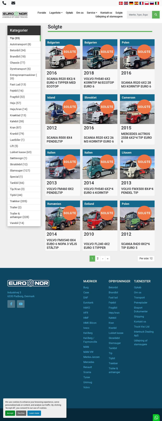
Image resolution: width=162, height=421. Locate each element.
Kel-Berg (88, 332)
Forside (42, 12)
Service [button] (91, 12)
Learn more (34, 413)
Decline (21, 413)
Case (86, 292)
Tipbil (112, 358)
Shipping (139, 316)
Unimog (87, 382)
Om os (79, 12)
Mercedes (88, 362)
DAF (85, 297)
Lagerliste (54, 12)
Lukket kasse (116, 332)
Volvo (86, 387)
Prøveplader (140, 302)
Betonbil (113, 287)
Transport (139, 297)
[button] (55, 13)
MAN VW (88, 351)
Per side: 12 (146, 258)
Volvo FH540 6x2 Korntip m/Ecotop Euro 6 (99, 82)
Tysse (86, 377)
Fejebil (112, 302)
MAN (86, 346)
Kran (111, 322)
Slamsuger (115, 343)
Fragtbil (113, 307)
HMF (86, 317)
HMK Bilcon (90, 322)
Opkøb (69, 12)
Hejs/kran (114, 312)
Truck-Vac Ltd (141, 326)
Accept (10, 413)
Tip (110, 353)
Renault (87, 367)
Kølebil (112, 317)
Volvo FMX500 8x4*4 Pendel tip (137, 191)
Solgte (119, 12)
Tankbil (113, 348)
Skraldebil (114, 338)
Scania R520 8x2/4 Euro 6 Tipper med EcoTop (61, 82)
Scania (87, 372)
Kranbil (113, 327)
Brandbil (113, 292)
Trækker (113, 363)
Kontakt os (106, 12)
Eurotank (88, 302)
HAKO (86, 307)
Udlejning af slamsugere (109, 16)
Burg (86, 287)
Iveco (86, 327)
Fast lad (113, 297)
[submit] (156, 15)
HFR (85, 312)
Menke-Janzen (91, 357)
